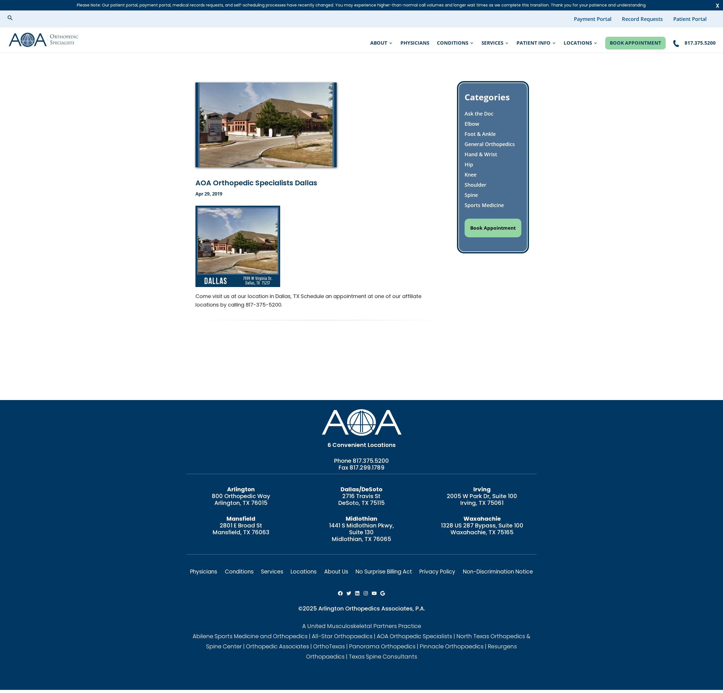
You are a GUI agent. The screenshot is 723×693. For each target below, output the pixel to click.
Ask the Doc (479, 113)
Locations (578, 43)
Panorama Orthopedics (382, 646)
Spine (471, 195)
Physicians (414, 43)
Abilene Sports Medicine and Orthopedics (250, 636)
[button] (14, 18)
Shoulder (475, 184)
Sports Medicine (484, 205)
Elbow (472, 123)
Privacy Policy (437, 571)
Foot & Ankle (480, 134)
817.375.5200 (371, 461)
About (378, 43)
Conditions (452, 43)
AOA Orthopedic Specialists (414, 636)
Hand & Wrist (481, 154)
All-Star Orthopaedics (342, 636)
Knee (470, 174)
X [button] (717, 6)
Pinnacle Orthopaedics (452, 646)
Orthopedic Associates (277, 646)
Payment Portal (592, 19)
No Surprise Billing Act (384, 571)
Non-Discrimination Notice (498, 571)
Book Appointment (635, 43)
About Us (336, 571)
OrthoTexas (329, 646)
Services (492, 43)
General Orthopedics (490, 144)
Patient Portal (690, 19)
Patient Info (533, 43)
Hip (469, 164)
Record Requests (642, 19)
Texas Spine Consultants (383, 657)
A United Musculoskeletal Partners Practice (361, 626)
